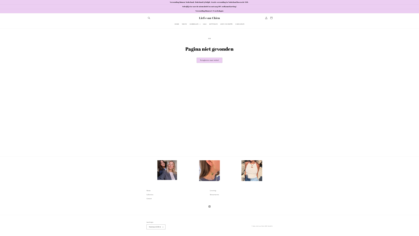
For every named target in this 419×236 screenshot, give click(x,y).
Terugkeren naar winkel (209, 60)
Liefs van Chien (260, 226)
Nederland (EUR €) (155, 227)
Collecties (150, 194)
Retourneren (214, 194)
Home (149, 190)
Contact (149, 198)
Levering (213, 190)
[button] (149, 17)
